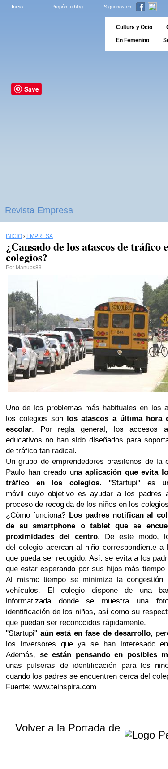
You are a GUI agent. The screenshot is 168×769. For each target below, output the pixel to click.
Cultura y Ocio (134, 27)
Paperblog (49, 34)
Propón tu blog (67, 6)
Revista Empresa (39, 210)
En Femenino (132, 40)
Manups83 (29, 267)
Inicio (17, 6)
